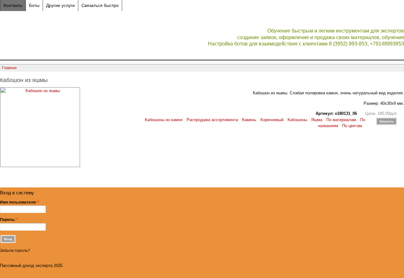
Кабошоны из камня (163, 119)
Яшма (316, 119)
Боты (34, 5)
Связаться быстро (100, 5)
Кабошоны (297, 119)
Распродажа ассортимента (212, 119)
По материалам (341, 119)
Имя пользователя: (19, 202)
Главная (9, 68)
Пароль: (9, 219)
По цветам (352, 125)
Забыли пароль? (15, 250)
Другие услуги (60, 5)
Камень (249, 119)
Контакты (12, 5)
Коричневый (271, 119)
